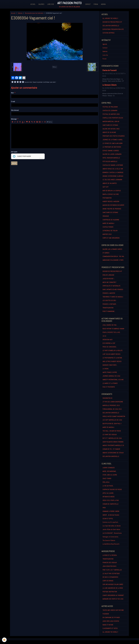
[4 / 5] (20, 82)
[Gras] (12, 122)
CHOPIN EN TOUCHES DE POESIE (112, 489)
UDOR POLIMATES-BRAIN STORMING (113, 442)
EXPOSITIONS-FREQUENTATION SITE (113, 29)
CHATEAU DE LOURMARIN (110, 110)
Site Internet (15, 110)
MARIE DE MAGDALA (108, 223)
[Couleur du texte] (23, 122)
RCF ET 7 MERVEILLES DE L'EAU (112, 438)
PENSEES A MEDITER (109, 293)
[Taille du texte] (20, 122)
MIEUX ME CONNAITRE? (109, 282)
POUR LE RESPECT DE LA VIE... (112, 332)
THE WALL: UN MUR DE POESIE (112, 431)
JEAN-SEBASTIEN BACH (109, 566)
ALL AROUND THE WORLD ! (110, 18)
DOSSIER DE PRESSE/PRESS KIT (112, 22)
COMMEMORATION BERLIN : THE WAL (113, 256)
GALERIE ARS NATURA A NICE (111, 129)
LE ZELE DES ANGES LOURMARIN (112, 180)
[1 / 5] (12, 82)
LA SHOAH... (106, 369)
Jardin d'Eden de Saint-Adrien (111, 529)
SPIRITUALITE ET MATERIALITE (111, 286)
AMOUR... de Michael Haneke (111, 515)
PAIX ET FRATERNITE (109, 387)
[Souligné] (17, 122)
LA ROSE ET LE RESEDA (110, 555)
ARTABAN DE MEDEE (109, 497)
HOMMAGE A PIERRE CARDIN (111, 511)
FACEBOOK (106, 614)
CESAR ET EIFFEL (108, 519)
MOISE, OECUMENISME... (110, 471)
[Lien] (32, 122)
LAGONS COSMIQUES (109, 468)
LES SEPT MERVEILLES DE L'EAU (112, 420)
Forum (96, 4)
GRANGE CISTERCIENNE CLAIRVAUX (113, 176)
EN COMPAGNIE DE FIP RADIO (111, 617)
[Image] (37, 122)
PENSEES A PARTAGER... (110, 304)
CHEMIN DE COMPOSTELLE (110, 504)
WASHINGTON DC (107, 398)
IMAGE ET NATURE (108, 625)
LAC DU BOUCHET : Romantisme (112, 533)
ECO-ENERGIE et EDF (109, 343)
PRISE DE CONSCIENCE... (110, 347)
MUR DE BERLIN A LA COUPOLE (112, 191)
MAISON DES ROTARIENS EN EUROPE (113, 205)
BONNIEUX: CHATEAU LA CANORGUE (113, 172)
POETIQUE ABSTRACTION (110, 592)
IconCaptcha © (41, 158)
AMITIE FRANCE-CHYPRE (110, 372)
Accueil (32, 4)
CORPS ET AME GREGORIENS (111, 238)
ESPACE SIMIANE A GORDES (111, 151)
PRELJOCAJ (106, 482)
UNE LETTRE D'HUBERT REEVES (112, 361)
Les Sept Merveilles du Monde (112, 526)
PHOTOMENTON (107, 198)
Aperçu (50, 122)
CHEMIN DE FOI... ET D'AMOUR (111, 449)
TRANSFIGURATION (108, 308)
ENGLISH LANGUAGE (108, 275)
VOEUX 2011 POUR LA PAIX (111, 500)
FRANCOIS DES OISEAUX (110, 562)
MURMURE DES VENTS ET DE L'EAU (113, 599)
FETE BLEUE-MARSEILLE (110, 161)
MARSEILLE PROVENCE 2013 (111, 405)
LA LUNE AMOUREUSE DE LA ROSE (113, 588)
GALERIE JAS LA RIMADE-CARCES (112, 249)
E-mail (13, 101)
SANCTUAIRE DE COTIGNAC (110, 125)
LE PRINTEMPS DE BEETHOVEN (112, 147)
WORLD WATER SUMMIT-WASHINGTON (114, 416)
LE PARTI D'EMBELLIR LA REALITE (113, 350)
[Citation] (27, 122)
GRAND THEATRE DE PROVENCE (112, 209)
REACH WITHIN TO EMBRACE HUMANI (113, 329)
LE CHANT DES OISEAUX (110, 434)
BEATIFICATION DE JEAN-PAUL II (112, 423)
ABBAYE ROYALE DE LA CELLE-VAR (113, 169)
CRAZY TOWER (107, 478)
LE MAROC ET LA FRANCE (110, 383)
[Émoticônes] (45, 122)
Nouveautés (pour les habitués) (34, 13)
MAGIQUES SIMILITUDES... (110, 365)
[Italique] (15, 122)
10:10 (104, 336)
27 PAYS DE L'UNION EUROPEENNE (113, 402)
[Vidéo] (39, 122)
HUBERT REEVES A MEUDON (111, 201)
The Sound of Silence (109, 540)
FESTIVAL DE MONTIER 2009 (111, 114)
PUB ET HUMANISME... (109, 311)
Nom (12, 93)
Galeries (41, 4)
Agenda (103, 4)
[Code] (42, 122)
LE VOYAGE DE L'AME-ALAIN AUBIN (112, 143)
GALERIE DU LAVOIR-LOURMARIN (112, 154)
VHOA (104, 508)
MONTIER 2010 (107, 234)
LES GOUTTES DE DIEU (109, 300)
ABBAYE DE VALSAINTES (110, 183)
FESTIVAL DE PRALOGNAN (110, 107)
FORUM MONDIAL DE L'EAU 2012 (112, 409)
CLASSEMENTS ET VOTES (110, 628)
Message (14, 119)
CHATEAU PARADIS (108, 227)
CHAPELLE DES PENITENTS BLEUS (113, 118)
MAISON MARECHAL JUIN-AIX (111, 121)
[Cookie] (4, 640)
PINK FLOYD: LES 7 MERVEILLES (112, 570)
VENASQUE (106, 216)
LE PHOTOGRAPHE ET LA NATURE (112, 358)
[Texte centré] (29, 122)
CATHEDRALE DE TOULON (110, 231)
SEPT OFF (106, 187)
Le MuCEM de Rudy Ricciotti (111, 544)
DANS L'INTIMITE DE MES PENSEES (113, 289)
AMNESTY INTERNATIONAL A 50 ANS (113, 380)
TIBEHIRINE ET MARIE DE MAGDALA (113, 297)
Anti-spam (14, 152)
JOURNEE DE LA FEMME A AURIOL (113, 140)
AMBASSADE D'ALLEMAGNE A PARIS (113, 260)
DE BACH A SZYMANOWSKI (110, 577)
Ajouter (14, 163)
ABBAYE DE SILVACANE (109, 132)
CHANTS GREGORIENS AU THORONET (113, 595)
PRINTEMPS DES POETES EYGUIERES (114, 136)
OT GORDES (106, 253)
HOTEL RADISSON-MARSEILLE (111, 158)
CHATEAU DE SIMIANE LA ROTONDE (113, 165)
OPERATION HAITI (107, 340)
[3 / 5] (18, 82)
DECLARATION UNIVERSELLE (111, 26)
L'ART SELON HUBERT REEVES (111, 354)
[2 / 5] (15, 82)
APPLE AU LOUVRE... (108, 493)
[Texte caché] (34, 122)
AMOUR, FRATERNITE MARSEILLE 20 (113, 445)
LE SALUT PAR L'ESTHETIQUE (111, 573)
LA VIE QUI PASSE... (108, 486)
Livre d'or (50, 4)
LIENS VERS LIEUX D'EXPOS (111, 621)
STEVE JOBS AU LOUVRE (110, 475)
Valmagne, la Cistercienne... (111, 537)
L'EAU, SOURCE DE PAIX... (110, 325)
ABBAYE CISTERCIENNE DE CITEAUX (113, 453)
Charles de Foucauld (109, 70)
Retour (54, 67)
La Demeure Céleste (109, 85)
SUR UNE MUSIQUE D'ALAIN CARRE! (113, 584)
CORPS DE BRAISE (108, 581)
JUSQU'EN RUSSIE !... (109, 279)
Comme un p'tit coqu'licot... (111, 522)
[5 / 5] (23, 82)
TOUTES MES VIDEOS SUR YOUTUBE (113, 610)
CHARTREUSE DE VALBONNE (111, 220)
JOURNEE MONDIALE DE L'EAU (111, 376)
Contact (88, 4)
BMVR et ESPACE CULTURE (111, 194)
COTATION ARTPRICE (108, 33)
